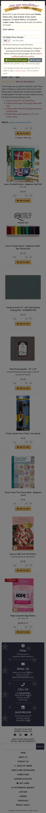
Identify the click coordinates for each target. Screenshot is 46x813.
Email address (8, 29)
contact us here (20, 71)
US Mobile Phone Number (14, 37)
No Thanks (36, 60)
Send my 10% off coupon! (17, 60)
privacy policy (28, 56)
